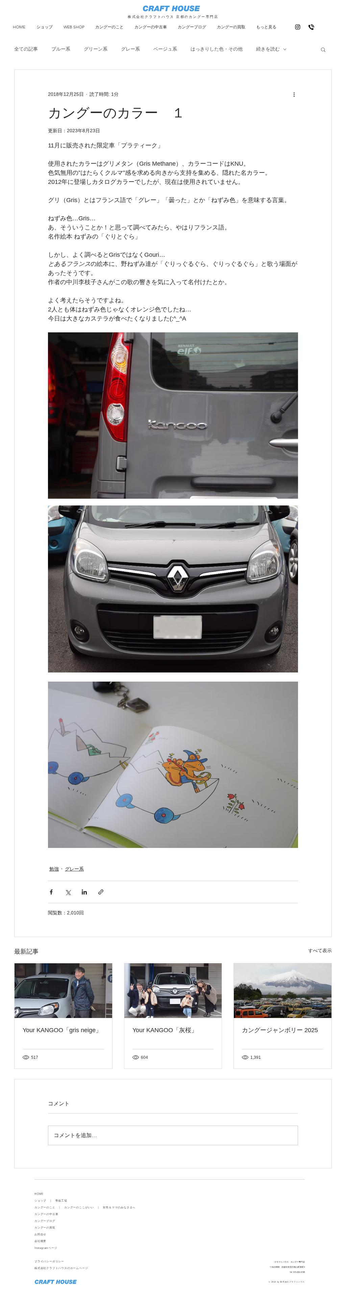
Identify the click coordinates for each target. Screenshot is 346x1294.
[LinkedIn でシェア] (84, 892)
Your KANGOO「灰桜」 (164, 1030)
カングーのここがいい (79, 1207)
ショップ (40, 1200)
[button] (323, 49)
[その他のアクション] (294, 94)
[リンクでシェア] (101, 892)
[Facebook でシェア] (51, 892)
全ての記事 (26, 49)
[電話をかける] (311, 27)
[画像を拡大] (173, 415)
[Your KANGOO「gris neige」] (63, 990)
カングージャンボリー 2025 (280, 1030)
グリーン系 (95, 49)
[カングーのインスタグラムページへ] (297, 27)
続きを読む (268, 49)
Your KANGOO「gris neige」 (62, 1030)
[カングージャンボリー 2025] (282, 990)
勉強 (54, 869)
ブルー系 (60, 49)
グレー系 (130, 49)
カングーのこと (44, 1207)
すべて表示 (320, 950)
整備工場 (61, 1200)
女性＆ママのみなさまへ (119, 1207)
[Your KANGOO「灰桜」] (173, 990)
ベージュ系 (165, 49)
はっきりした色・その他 (217, 49)
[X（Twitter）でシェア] (68, 892)
